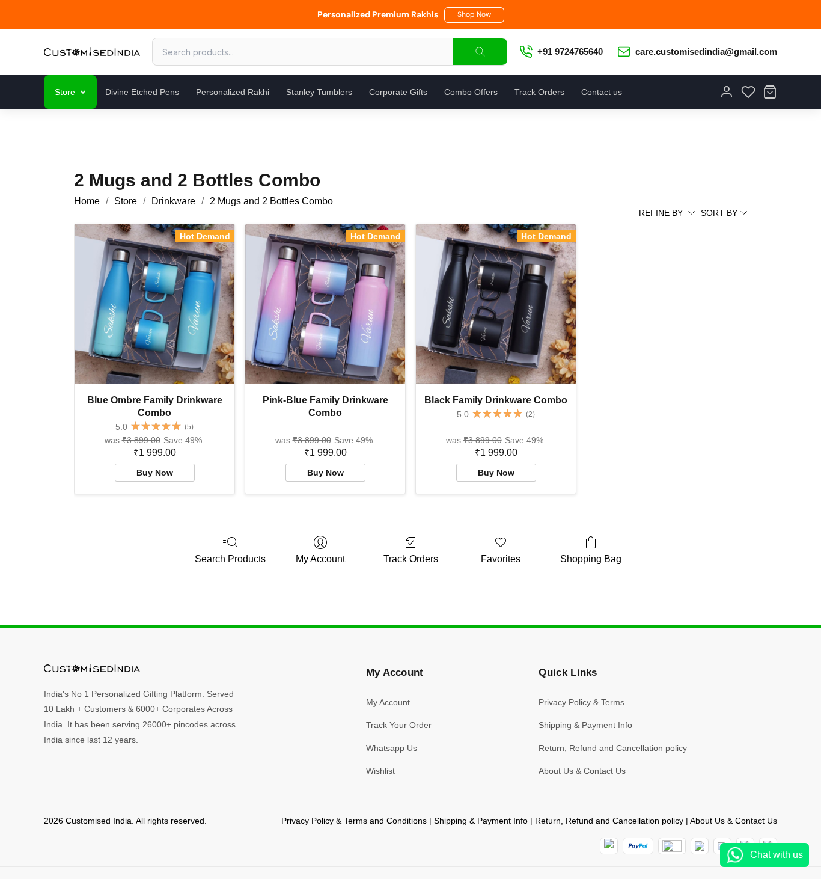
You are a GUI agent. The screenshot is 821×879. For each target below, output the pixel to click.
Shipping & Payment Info (585, 725)
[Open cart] (770, 92)
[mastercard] (609, 846)
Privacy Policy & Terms (581, 702)
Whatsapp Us (391, 748)
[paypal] (638, 846)
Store (65, 92)
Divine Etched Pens (142, 92)
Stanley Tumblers (319, 92)
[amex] (672, 846)
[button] (474, 15)
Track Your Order (399, 725)
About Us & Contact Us (582, 771)
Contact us (601, 92)
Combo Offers (471, 92)
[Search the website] (480, 51)
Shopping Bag (590, 559)
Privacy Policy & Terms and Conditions (354, 820)
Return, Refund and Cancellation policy (613, 748)
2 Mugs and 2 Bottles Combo (271, 201)
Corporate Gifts (398, 92)
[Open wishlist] (748, 92)
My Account (320, 559)
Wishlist (380, 771)
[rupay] (700, 846)
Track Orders (539, 92)
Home (87, 201)
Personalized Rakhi (232, 92)
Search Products (230, 559)
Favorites (500, 559)
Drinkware (173, 201)
